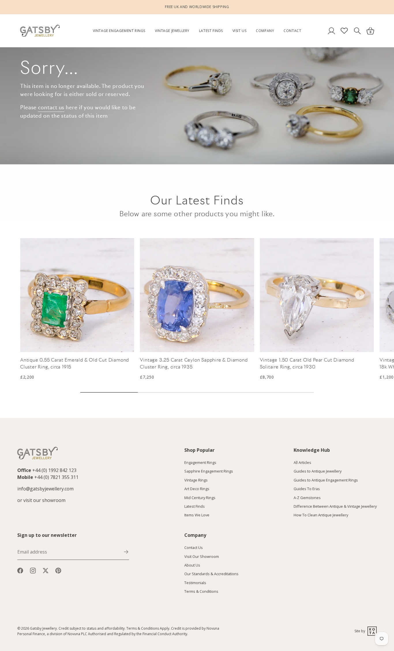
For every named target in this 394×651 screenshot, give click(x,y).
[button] (359, 295)
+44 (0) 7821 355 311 (56, 477)
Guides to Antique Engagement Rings (326, 480)
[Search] (357, 30)
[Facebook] (20, 570)
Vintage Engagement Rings (119, 30)
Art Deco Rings (196, 488)
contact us (51, 107)
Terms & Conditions (201, 591)
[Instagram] (33, 570)
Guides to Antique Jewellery (318, 471)
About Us (192, 565)
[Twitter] (45, 570)
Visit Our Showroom (201, 556)
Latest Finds (211, 30)
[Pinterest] (58, 570)
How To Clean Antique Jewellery (321, 515)
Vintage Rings (196, 480)
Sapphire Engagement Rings (208, 471)
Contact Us (193, 547)
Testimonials (195, 582)
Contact (292, 30)
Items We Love (196, 515)
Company (265, 30)
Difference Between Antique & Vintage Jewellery (335, 506)
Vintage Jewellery (172, 30)
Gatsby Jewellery (43, 628)
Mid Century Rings (199, 497)
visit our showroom (44, 500)
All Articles (302, 462)
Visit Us (239, 30)
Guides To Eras (307, 488)
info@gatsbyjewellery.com (45, 489)
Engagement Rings (200, 462)
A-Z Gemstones (307, 497)
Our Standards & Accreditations (211, 573)
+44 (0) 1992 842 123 (54, 470)
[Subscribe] (126, 551)
